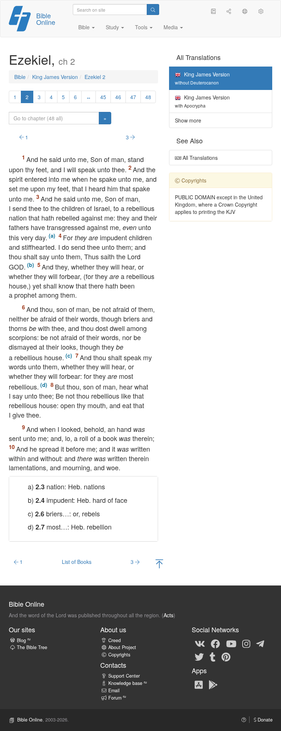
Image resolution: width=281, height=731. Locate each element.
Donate (264, 719)
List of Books (76, 561)
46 (118, 97)
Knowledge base (127, 683)
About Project (122, 647)
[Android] (213, 684)
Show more (188, 120)
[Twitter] (199, 656)
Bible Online (45, 18)
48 (148, 97)
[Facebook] (215, 643)
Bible (20, 76)
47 (133, 97)
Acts (168, 615)
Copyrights (119, 654)
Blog (23, 640)
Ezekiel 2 (95, 76)
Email (114, 690)
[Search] (153, 9)
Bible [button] (84, 27)
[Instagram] (246, 643)
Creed (114, 640)
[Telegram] (260, 643)
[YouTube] (231, 643)
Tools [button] (142, 27)
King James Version (55, 76)
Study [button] (113, 27)
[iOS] (199, 684)
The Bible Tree (32, 647)
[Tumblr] (213, 656)
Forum (117, 697)
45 (103, 97)
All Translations (199, 157)
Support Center (124, 675)
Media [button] (171, 27)
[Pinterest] (226, 656)
